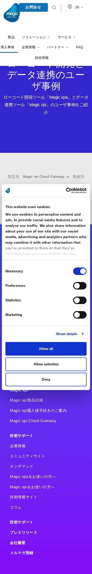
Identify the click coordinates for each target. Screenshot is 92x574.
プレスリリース (23, 532)
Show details (66, 334)
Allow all (46, 349)
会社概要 (18, 543)
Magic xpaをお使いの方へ (33, 477)
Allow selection (46, 364)
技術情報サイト (23, 497)
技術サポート (21, 436)
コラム (16, 507)
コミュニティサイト (27, 456)
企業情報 (18, 446)
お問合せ (33, 7)
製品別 (14, 177)
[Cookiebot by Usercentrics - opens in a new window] (66, 191)
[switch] (80, 285)
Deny (46, 379)
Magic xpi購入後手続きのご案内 (38, 411)
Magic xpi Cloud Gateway (44, 176)
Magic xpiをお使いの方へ (32, 487)
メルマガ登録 (21, 553)
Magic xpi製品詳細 (26, 400)
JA (77, 7)
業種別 (78, 177)
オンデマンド (21, 466)
